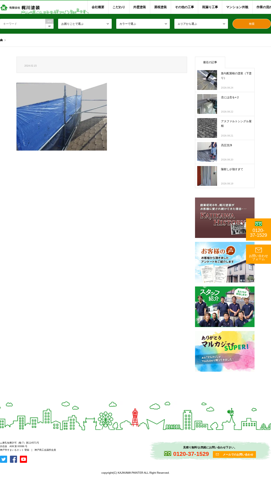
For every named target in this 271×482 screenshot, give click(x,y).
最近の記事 (210, 62)
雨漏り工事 (210, 7)
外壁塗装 (139, 7)
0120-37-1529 (258, 233)
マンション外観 (237, 7)
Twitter (1, 441)
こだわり (118, 7)
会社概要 (98, 7)
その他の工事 (184, 7)
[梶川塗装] (20, 7)
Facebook (6, 441)
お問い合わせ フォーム (258, 257)
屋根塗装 (160, 7)
